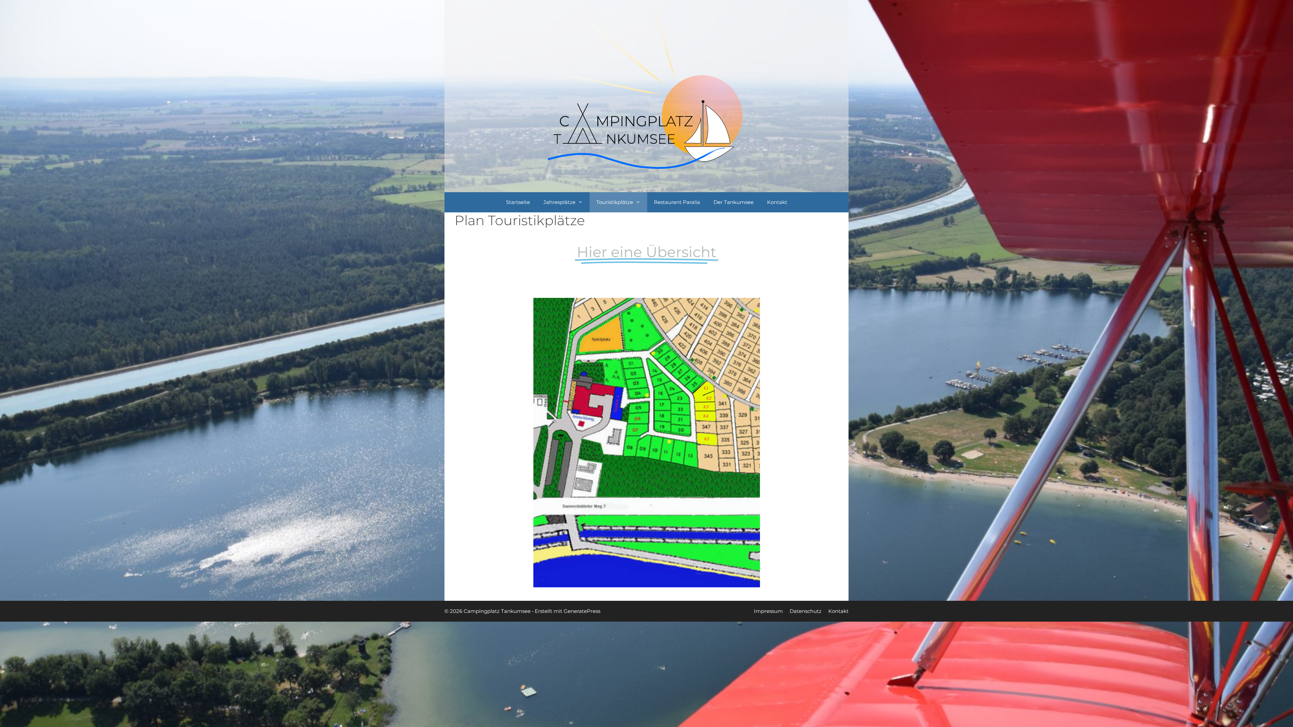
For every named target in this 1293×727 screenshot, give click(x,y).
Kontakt (777, 202)
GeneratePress (582, 611)
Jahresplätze (559, 202)
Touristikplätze (614, 202)
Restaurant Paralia (677, 202)
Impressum (768, 611)
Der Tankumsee (734, 202)
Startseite (518, 202)
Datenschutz (806, 611)
